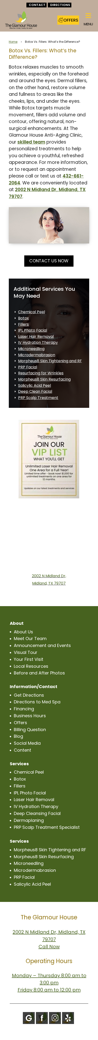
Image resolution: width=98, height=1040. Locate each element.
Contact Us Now (49, 261)
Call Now (49, 946)
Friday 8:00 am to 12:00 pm (49, 989)
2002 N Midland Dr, (49, 576)
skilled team (31, 142)
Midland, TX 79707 (49, 583)
